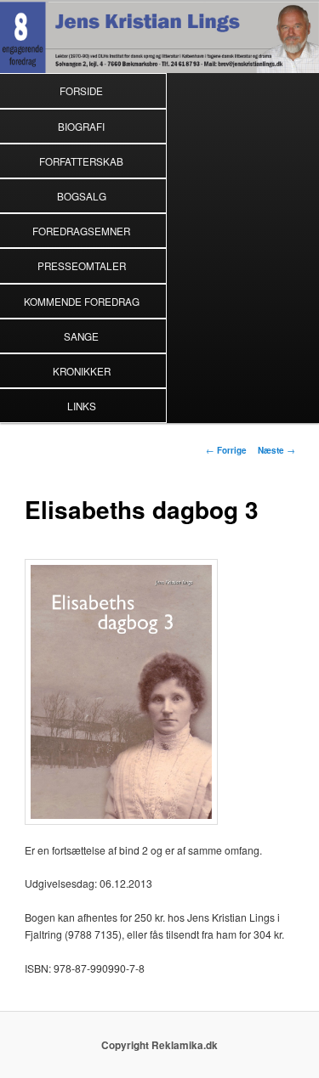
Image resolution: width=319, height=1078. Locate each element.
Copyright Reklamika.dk (159, 1045)
